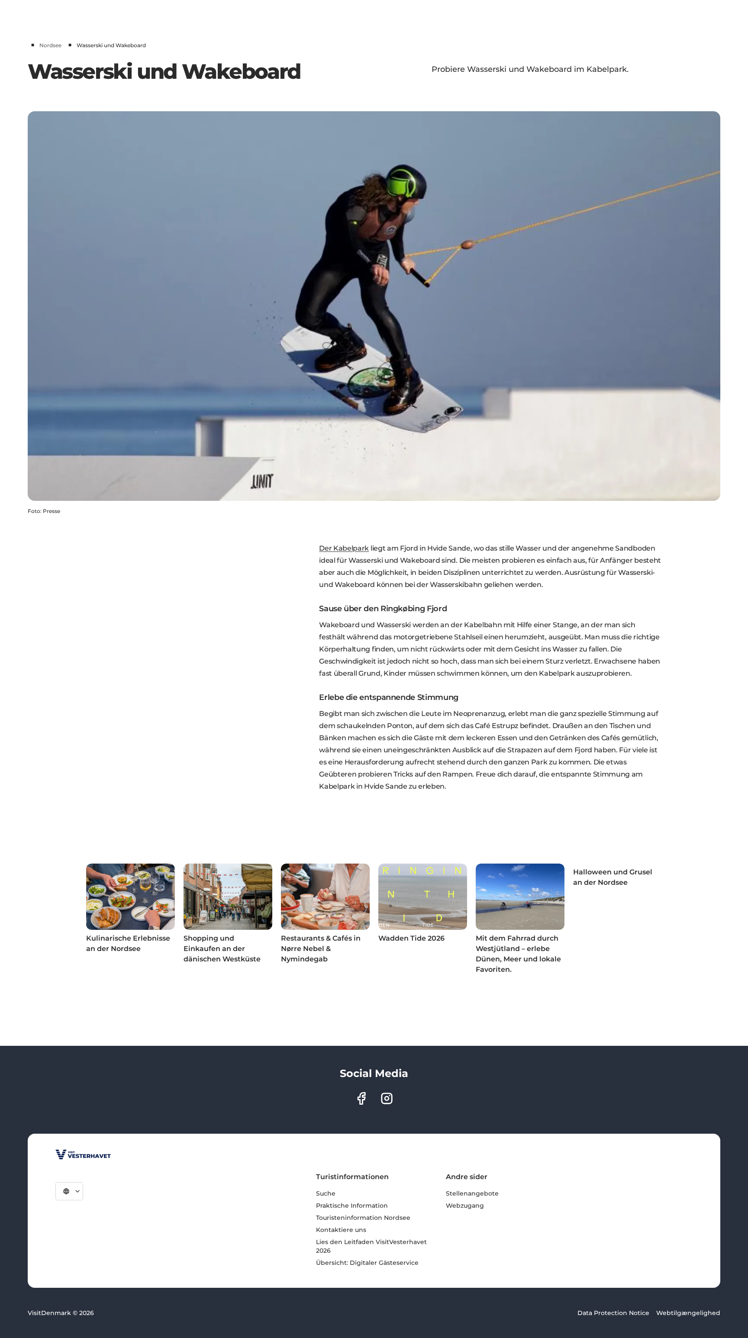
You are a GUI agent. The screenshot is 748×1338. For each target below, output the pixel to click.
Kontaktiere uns (341, 1230)
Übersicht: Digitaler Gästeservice (367, 1263)
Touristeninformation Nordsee (363, 1218)
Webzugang (465, 1205)
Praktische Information (352, 1205)
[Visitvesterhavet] (83, 1154)
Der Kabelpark (344, 548)
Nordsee (50, 45)
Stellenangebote (472, 1193)
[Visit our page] (361, 1098)
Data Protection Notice (613, 1313)
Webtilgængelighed (688, 1313)
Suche (325, 1193)
